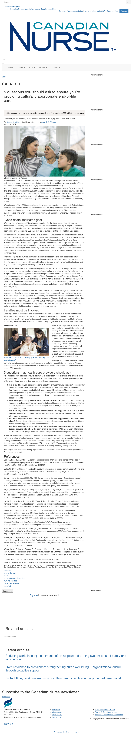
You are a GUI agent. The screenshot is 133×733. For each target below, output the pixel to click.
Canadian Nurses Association (22, 9)
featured (7, 586)
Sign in (124, 11)
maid (6, 575)
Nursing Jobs (39, 9)
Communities (50, 9)
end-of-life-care (10, 573)
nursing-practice (10, 580)
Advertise (56, 709)
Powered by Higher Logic (66, 732)
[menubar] (88, 10)
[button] (21, 67)
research (7, 570)
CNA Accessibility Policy (105, 709)
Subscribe (6, 696)
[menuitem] (22, 9)
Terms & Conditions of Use (106, 712)
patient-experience (11, 583)
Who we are (57, 712)
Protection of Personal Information (109, 714)
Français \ (12, 6)
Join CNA (101, 11)
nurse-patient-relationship (14, 578)
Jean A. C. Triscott (48, 122)
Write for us (57, 714)
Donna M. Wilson (13, 122)
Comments (7, 591)
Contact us (56, 717)
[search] (128, 2)
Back (4, 76)
